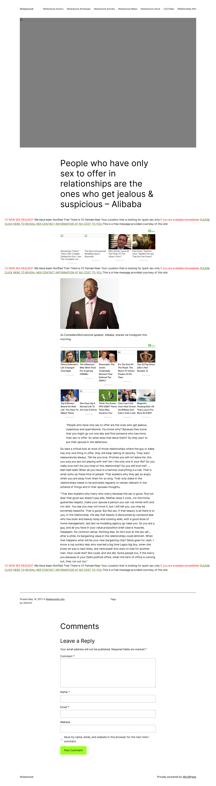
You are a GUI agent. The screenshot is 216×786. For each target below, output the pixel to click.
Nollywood (26, 8)
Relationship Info (55, 599)
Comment (67, 656)
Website (65, 722)
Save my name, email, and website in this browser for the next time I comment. (106, 739)
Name (65, 692)
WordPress (189, 776)
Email (64, 707)
